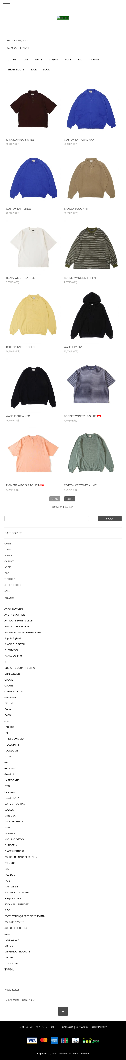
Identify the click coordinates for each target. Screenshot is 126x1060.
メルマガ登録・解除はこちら (20, 1000)
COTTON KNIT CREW (18, 208)
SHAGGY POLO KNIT (76, 208)
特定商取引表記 (99, 1027)
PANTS (38, 59)
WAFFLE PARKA (73, 347)
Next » (69, 498)
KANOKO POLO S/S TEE (20, 139)
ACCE (68, 59)
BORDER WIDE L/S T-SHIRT (80, 277)
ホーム (8, 40)
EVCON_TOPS (21, 40)
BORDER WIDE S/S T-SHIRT (80, 416)
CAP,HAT (53, 59)
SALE (34, 69)
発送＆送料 (82, 1027)
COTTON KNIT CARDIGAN (79, 139)
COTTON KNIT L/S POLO (20, 347)
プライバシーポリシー (47, 1027)
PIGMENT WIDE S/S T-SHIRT (22, 485)
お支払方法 (67, 1027)
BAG (80, 59)
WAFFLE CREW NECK (19, 416)
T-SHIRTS (94, 59)
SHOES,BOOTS (16, 69)
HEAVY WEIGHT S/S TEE (20, 277)
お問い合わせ (26, 1027)
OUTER (12, 59)
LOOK (46, 69)
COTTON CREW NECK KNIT (80, 485)
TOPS (25, 59)
